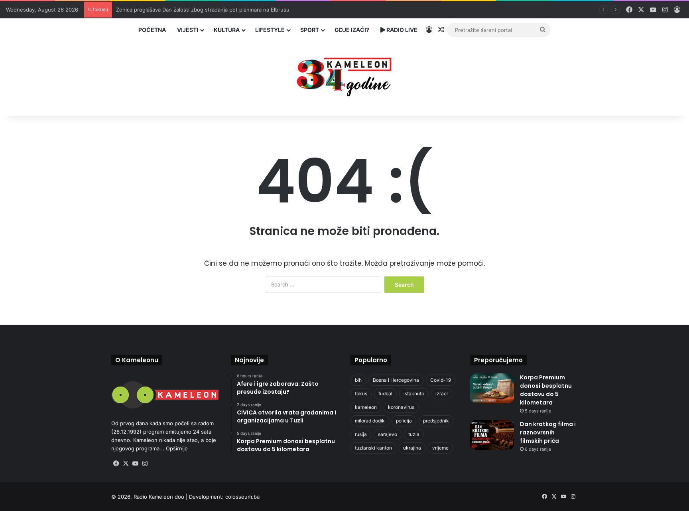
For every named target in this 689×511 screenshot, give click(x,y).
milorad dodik (370, 421)
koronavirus (401, 407)
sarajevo (387, 434)
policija (404, 421)
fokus (361, 394)
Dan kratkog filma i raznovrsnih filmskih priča (548, 432)
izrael (441, 394)
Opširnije (177, 448)
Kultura (227, 29)
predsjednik (436, 421)
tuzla (413, 434)
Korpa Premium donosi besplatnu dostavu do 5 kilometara (546, 389)
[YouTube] (135, 463)
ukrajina (412, 448)
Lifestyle (270, 29)
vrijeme (440, 448)
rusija (361, 434)
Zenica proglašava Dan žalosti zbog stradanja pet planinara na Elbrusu (202, 9)
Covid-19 (440, 380)
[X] (125, 463)
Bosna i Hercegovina (396, 380)
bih (358, 380)
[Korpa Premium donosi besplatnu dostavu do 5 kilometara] (492, 388)
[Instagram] (145, 463)
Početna (152, 29)
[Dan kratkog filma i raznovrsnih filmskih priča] (492, 435)
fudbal (385, 394)
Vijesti (187, 29)
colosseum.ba (242, 496)
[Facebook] (116, 463)
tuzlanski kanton (373, 448)
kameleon (366, 407)
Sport (309, 29)
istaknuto (414, 394)
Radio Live (401, 29)
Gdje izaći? (352, 29)
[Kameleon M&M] (344, 74)
